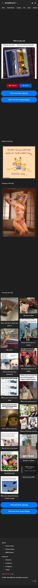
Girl (24, 7)
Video (3, 7)
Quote (29, 7)
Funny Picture (10, 7)
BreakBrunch (11, 577)
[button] (32, 3)
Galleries (35, 7)
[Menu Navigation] (3, 3)
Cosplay (19, 7)
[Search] (35, 3)
